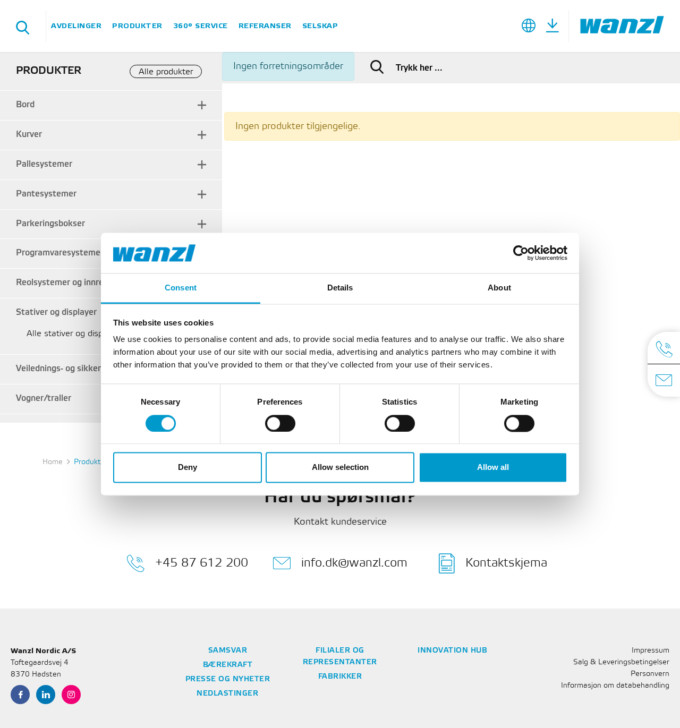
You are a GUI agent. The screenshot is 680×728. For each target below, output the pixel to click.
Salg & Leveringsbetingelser (621, 662)
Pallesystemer (44, 164)
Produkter (137, 25)
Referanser (265, 25)
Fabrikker (340, 676)
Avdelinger (76, 25)
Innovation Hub (452, 650)
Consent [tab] (181, 288)
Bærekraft (228, 665)
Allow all (493, 467)
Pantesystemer (46, 194)
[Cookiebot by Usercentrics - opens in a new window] (520, 253)
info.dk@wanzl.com (354, 562)
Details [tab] (340, 288)
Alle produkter (166, 72)
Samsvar (228, 650)
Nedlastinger (227, 693)
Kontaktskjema (506, 562)
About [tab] (499, 288)
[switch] (280, 423)
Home (52, 462)
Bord (25, 105)
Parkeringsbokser (50, 224)
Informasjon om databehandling (615, 685)
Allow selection (340, 467)
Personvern (650, 674)
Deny (187, 467)
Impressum (650, 650)
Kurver (29, 135)
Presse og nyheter (227, 679)
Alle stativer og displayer (74, 334)
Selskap (320, 25)
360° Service (200, 25)
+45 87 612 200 (201, 562)
